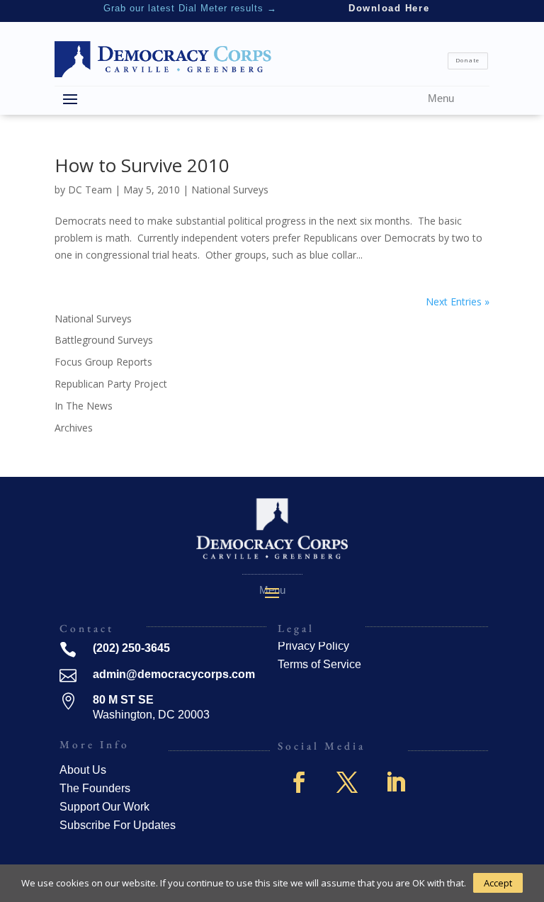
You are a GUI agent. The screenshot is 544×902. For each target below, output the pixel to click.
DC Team (90, 189)
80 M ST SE (123, 700)
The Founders (95, 788)
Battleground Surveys (104, 339)
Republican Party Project (111, 383)
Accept (498, 882)
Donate (467, 60)
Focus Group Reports (103, 361)
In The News (84, 405)
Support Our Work (104, 807)
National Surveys (229, 189)
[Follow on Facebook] (299, 782)
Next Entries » (457, 301)
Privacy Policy (313, 646)
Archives (74, 427)
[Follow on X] (347, 782)
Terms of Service (319, 664)
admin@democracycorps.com (174, 674)
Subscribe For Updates (118, 825)
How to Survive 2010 (142, 165)
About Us (83, 770)
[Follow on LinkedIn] (395, 782)
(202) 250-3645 (131, 648)
